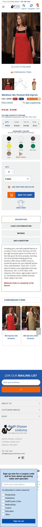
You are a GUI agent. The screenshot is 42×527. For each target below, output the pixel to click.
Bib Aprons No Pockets (11, 336)
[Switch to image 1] (21, 84)
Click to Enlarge (22, 67)
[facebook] (23, 457)
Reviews (21, 233)
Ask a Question (33, 103)
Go (21, 389)
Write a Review (7, 102)
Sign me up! (18, 521)
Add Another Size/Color (22, 187)
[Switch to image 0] (8, 84)
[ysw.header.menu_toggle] (3, 7)
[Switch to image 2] (34, 84)
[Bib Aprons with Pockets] (31, 318)
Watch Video (32, 99)
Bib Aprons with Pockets (30, 336)
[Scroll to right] (38, 124)
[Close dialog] (35, 471)
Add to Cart (25, 195)
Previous (4, 84)
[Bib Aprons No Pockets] (11, 318)
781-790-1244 (25, 2)
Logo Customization (21, 226)
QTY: (7, 167)
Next (38, 84)
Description (21, 219)
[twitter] (19, 457)
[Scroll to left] (3, 124)
